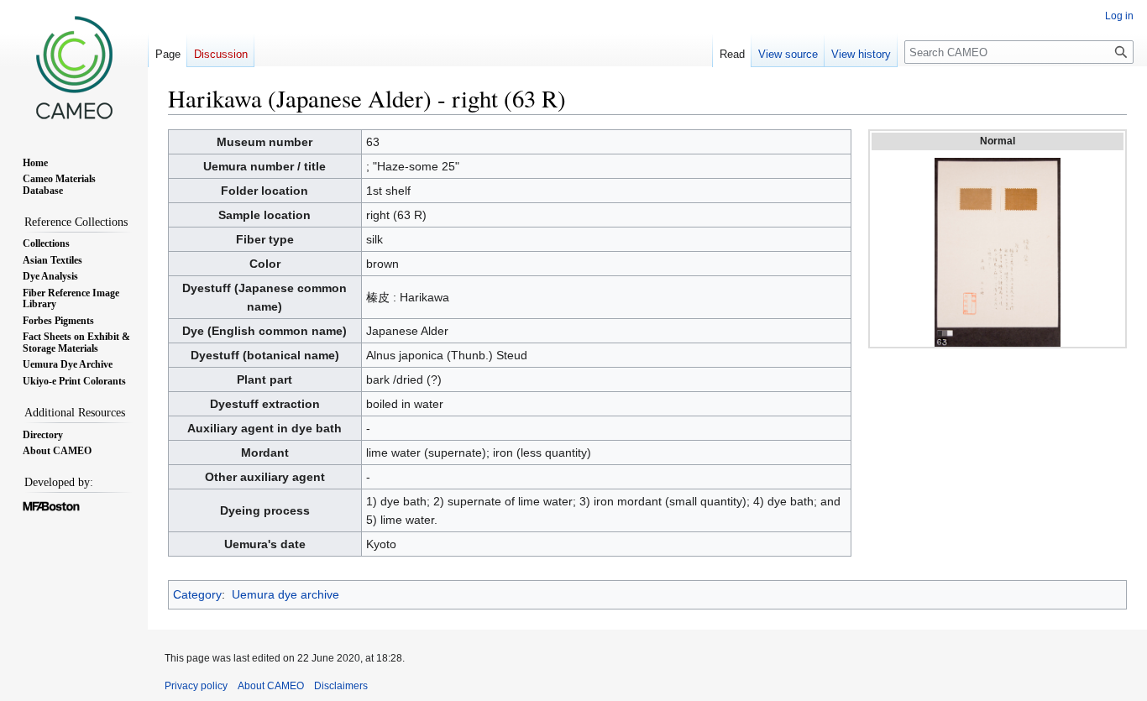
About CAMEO (271, 686)
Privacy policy (196, 686)
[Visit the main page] (74, 67)
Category (197, 594)
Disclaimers (341, 686)
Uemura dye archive (285, 594)
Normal (997, 141)
